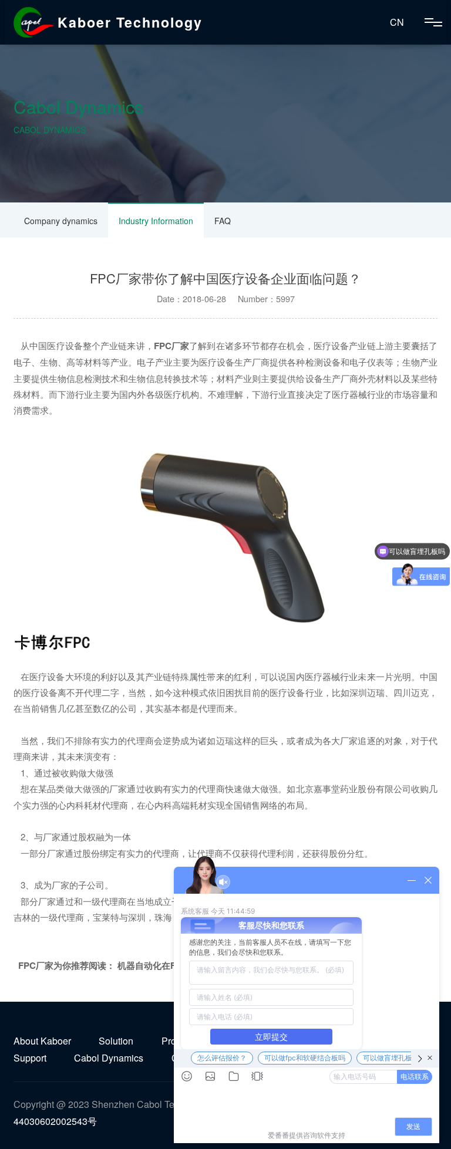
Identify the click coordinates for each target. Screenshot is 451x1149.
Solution (116, 1040)
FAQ (222, 221)
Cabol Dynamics (108, 1057)
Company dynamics (60, 221)
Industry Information (156, 221)
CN (397, 22)
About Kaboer (42, 1040)
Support (30, 1057)
